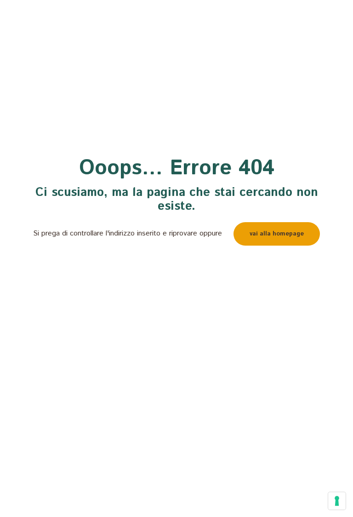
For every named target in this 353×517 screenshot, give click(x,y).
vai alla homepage (277, 234)
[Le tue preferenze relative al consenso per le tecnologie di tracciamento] (337, 501)
